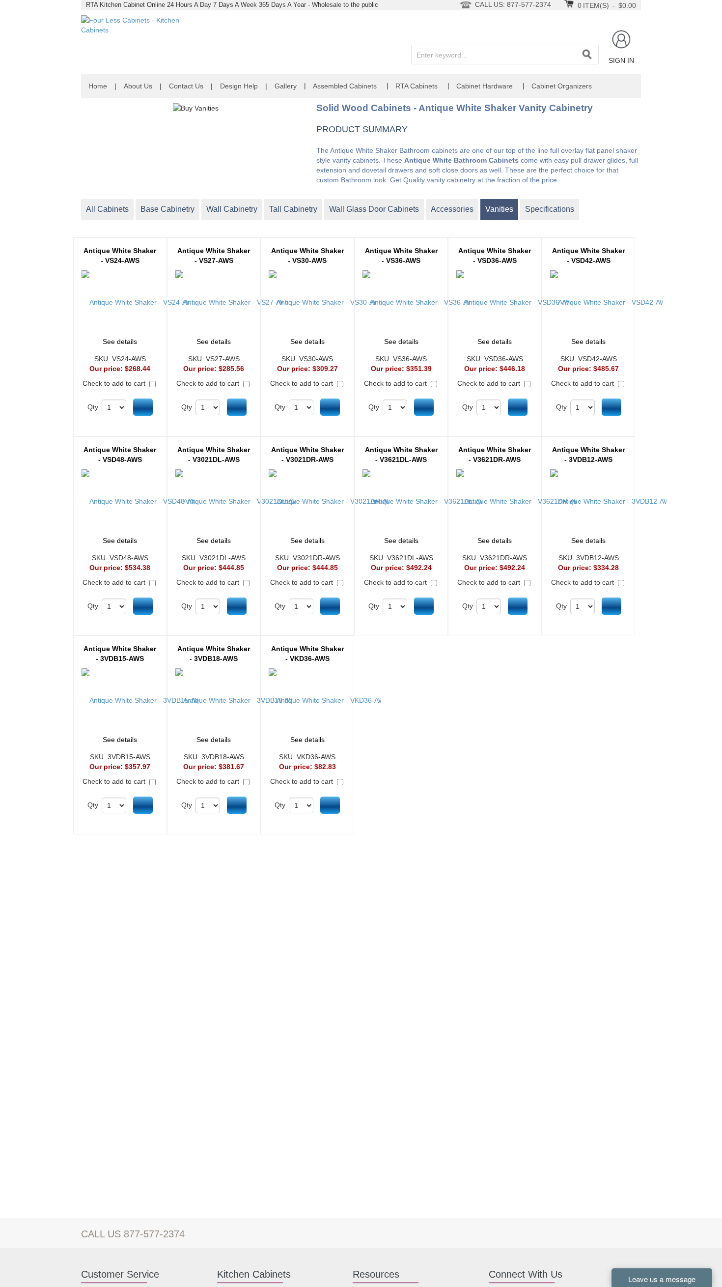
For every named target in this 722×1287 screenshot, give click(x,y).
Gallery (286, 86)
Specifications (549, 209)
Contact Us (186, 86)
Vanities (499, 209)
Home (97, 86)
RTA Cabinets (416, 86)
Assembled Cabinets (345, 86)
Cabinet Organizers (561, 86)
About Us (138, 86)
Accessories (452, 209)
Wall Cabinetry (231, 209)
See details (120, 341)
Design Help (239, 86)
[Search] (587, 54)
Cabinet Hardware (484, 86)
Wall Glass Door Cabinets (374, 209)
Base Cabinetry (167, 209)
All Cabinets (107, 209)
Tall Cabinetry (293, 209)
